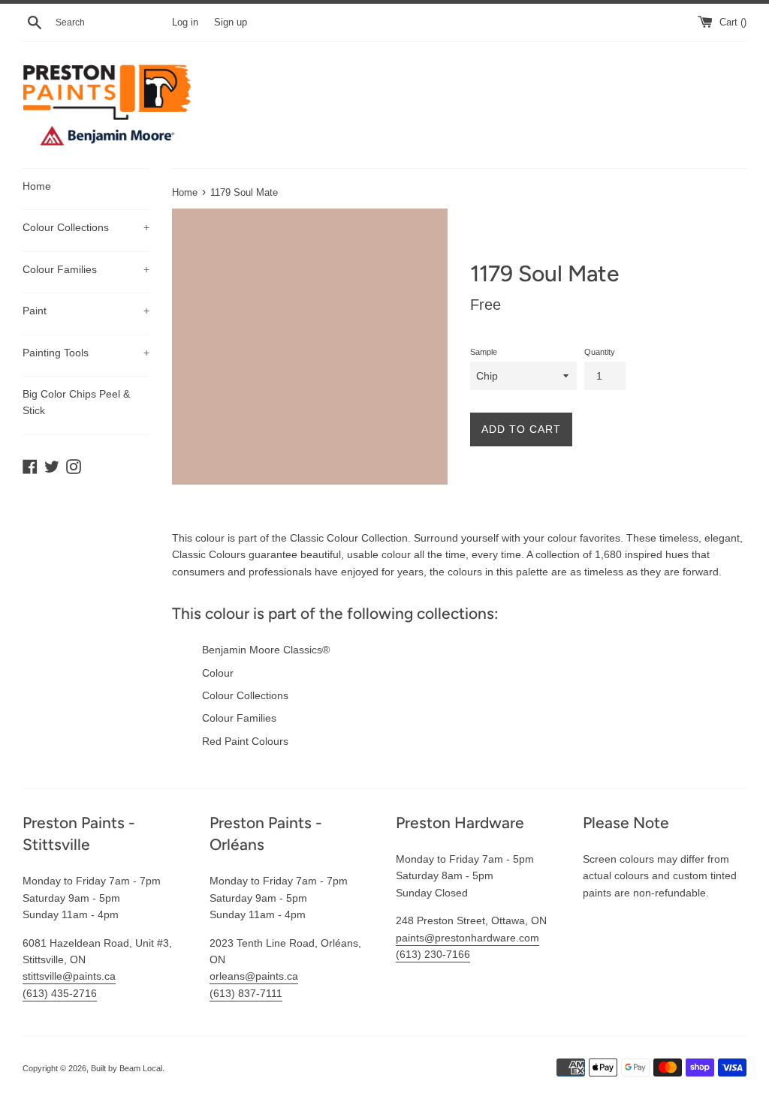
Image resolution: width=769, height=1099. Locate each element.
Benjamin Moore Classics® (266, 650)
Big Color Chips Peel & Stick (76, 402)
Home (37, 186)
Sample (483, 351)
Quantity (599, 351)
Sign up (230, 22)
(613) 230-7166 (433, 954)
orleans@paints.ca (254, 976)
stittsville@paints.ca (69, 976)
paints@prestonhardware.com (467, 938)
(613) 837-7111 (246, 993)
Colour (218, 673)
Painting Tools (86, 353)
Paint (86, 311)
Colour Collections (86, 227)
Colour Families (86, 269)
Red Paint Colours (245, 741)
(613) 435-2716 (60, 993)
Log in (185, 22)
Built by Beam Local (126, 1068)
